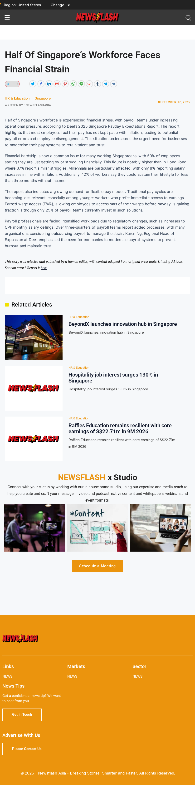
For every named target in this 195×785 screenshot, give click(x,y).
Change (58, 5)
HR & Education (17, 98)
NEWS (7, 676)
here (44, 268)
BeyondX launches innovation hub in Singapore (122, 324)
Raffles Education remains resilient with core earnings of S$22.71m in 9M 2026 (120, 428)
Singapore (43, 98)
